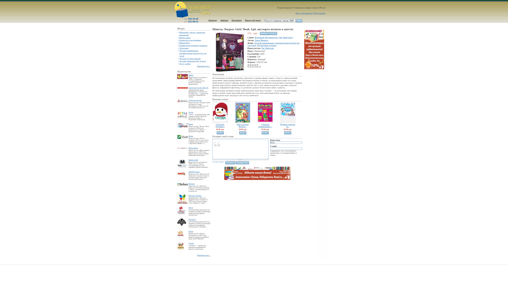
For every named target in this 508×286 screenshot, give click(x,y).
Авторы (224, 20)
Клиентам (237, 20)
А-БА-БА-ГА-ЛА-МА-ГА (198, 88)
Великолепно (257, 65)
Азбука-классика (195, 100)
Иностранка (193, 148)
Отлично (255, 65)
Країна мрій (193, 160)
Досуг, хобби (184, 64)
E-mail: (273, 146)
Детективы (184, 48)
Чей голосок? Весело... (243, 125)
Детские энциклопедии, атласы (192, 61)
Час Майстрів (268, 48)
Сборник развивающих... (265, 125)
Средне (251, 65)
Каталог (212, 20)
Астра (191, 112)
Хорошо (253, 65)
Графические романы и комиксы (193, 45)
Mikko (191, 75)
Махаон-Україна (195, 196)
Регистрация (319, 13)
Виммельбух (184, 43)
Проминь (192, 219)
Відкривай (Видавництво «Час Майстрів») (274, 37)
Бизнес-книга (185, 38)
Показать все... (203, 66)
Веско (191, 124)
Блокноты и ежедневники (190, 40)
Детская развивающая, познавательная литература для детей (192, 53)
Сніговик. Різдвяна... (220, 125)
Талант (191, 243)
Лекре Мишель (261, 40)
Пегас (191, 208)
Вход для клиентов (304, 13)
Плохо (248, 65)
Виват (191, 136)
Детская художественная (190, 58)
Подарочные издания (266, 45)
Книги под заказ (253, 20)
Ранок (191, 231)
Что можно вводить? (218, 162)
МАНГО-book (194, 172)
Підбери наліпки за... (287, 125)
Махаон (192, 184)
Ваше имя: (275, 140)
